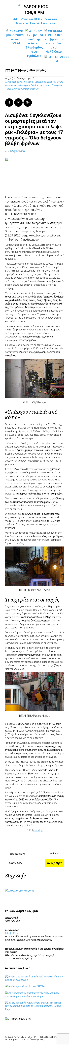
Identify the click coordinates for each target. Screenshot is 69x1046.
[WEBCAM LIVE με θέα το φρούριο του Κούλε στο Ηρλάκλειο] (54, 41)
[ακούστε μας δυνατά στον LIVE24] (15, 37)
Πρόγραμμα (51, 19)
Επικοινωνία (48, 23)
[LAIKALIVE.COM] (54, 59)
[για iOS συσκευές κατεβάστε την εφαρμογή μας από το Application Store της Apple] (34, 996)
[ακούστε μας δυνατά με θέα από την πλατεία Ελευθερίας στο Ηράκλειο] (34, 979)
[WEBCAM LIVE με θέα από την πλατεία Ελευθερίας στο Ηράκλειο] (34, 43)
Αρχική (9, 78)
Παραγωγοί (21, 23)
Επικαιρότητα (23, 78)
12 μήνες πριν (17, 151)
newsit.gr (38, 830)
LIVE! (15, 19)
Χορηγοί (34, 23)
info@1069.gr (12, 933)
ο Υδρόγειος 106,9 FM (31, 19)
